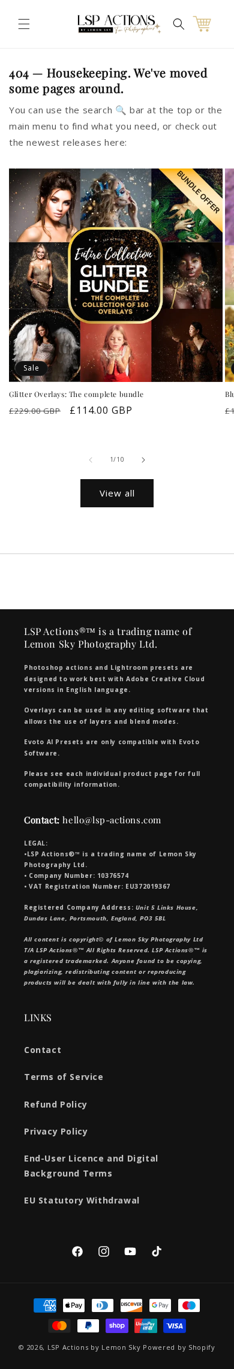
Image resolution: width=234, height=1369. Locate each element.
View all (117, 493)
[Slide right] (143, 460)
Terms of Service (64, 1076)
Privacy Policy (56, 1131)
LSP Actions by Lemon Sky (94, 1347)
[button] (24, 24)
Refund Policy (56, 1104)
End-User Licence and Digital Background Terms (91, 1166)
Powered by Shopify (179, 1347)
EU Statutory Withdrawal (82, 1200)
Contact (42, 1049)
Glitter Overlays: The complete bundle (76, 394)
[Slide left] (90, 460)
